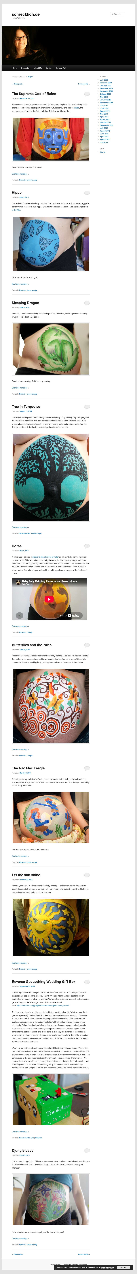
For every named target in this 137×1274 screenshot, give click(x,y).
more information (107, 1267)
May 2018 (104, 97)
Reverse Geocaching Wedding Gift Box (43, 981)
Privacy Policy (61, 68)
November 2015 (106, 102)
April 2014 (104, 116)
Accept (123, 1267)
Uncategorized (24, 533)
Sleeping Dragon (25, 302)
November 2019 (106, 91)
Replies (38, 1138)
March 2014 (104, 119)
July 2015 (104, 105)
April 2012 (104, 136)
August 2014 (105, 111)
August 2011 (105, 139)
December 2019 (106, 88)
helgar (30, 77)
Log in (102, 152)
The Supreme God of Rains (34, 93)
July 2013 (104, 128)
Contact (49, 68)
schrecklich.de (26, 14)
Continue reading (20, 173)
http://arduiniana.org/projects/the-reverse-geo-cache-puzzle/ (43, 1005)
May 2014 (104, 114)
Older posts (17, 84)
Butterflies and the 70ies (32, 644)
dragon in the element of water (45, 556)
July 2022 (104, 80)
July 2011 (104, 142)
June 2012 (104, 133)
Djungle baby (22, 1150)
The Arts (22, 180)
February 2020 (106, 82)
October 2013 (105, 122)
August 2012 (105, 131)
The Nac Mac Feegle (28, 767)
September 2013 (106, 125)
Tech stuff (22, 1138)
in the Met (16, 209)
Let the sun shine (26, 874)
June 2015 (104, 108)
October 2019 (105, 94)
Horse (17, 545)
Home (14, 68)
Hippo (17, 192)
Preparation (25, 68)
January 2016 (105, 99)
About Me (38, 68)
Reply (30, 632)
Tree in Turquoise (26, 406)
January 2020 (105, 85)
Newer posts (84, 84)
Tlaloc (76, 107)
